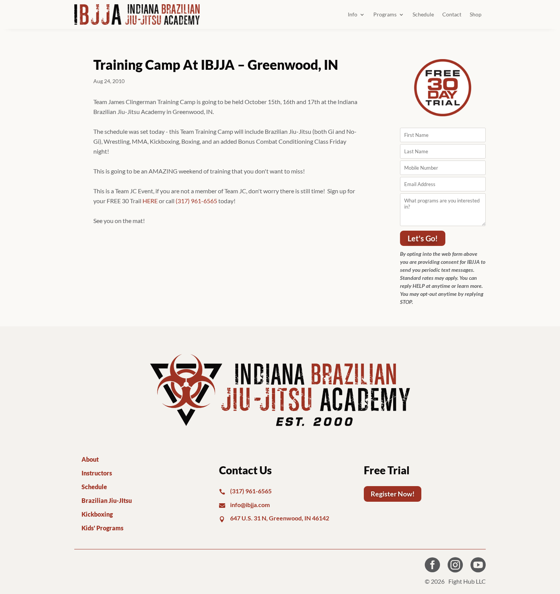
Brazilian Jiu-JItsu (107, 500)
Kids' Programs (102, 527)
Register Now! (392, 494)
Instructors (97, 473)
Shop (476, 14)
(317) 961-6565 (196, 200)
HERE (150, 200)
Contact (451, 14)
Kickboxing (97, 514)
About (90, 459)
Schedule (423, 14)
